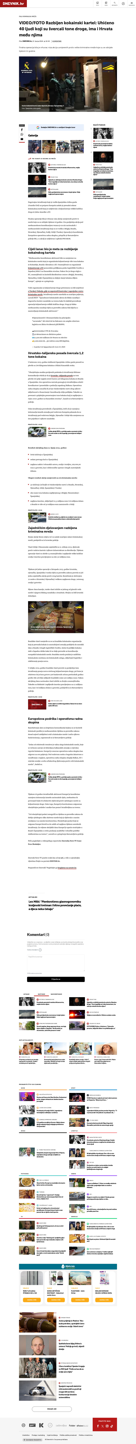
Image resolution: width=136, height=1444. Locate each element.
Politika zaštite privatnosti (68, 1435)
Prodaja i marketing (38, 1435)
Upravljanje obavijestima (33, 1440)
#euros (55, 338)
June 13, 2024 (60, 347)
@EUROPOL (60, 324)
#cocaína (54, 331)
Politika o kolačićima (85, 1435)
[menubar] (123, 4)
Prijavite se (56, 979)
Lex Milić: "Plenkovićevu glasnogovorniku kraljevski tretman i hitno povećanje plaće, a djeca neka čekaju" (55, 905)
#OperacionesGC (38, 318)
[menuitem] (123, 3)
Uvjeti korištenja (52, 1435)
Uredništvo (26, 1435)
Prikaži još (51, 1409)
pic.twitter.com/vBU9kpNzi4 (58, 341)
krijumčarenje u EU (35, 268)
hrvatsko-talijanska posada (62, 376)
